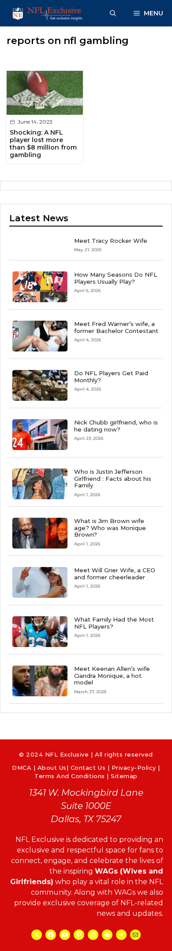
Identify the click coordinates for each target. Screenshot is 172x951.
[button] (113, 13)
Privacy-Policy (134, 767)
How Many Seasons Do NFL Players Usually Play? (115, 278)
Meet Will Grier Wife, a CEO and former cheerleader (114, 574)
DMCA (21, 767)
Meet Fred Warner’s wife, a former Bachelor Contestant (116, 327)
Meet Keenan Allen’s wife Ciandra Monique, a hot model (112, 675)
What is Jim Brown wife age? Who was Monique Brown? (110, 527)
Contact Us (88, 767)
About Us (52, 767)
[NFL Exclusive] (48, 13)
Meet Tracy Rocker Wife (110, 240)
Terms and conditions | (72, 775)
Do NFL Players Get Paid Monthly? (111, 376)
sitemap (124, 775)
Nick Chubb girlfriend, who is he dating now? (116, 426)
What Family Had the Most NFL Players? (114, 623)
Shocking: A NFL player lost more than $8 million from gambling (43, 143)
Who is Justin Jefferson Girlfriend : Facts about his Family (112, 478)
